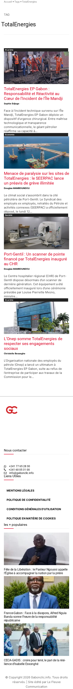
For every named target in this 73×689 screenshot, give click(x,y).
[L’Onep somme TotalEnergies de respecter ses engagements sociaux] (36, 318)
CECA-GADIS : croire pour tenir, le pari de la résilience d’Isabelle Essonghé (34, 662)
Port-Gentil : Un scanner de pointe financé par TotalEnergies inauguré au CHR (35, 259)
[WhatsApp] (10, 443)
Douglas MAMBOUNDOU (17, 188)
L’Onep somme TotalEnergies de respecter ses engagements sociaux (33, 343)
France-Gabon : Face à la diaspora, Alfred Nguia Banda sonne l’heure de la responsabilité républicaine (35, 616)
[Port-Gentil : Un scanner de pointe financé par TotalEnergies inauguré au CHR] (36, 233)
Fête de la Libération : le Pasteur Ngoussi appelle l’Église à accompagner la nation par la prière (36, 571)
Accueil (8, 1)
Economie (9, 134)
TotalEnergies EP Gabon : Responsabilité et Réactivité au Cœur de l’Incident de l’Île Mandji (33, 94)
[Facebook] (5, 443)
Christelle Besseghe (14, 353)
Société (8, 215)
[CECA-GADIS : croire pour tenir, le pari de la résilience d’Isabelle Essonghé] (36, 639)
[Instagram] (7, 443)
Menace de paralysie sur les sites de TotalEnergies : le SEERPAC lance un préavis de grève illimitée (36, 178)
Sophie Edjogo (11, 103)
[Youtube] (14, 443)
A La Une (9, 50)
